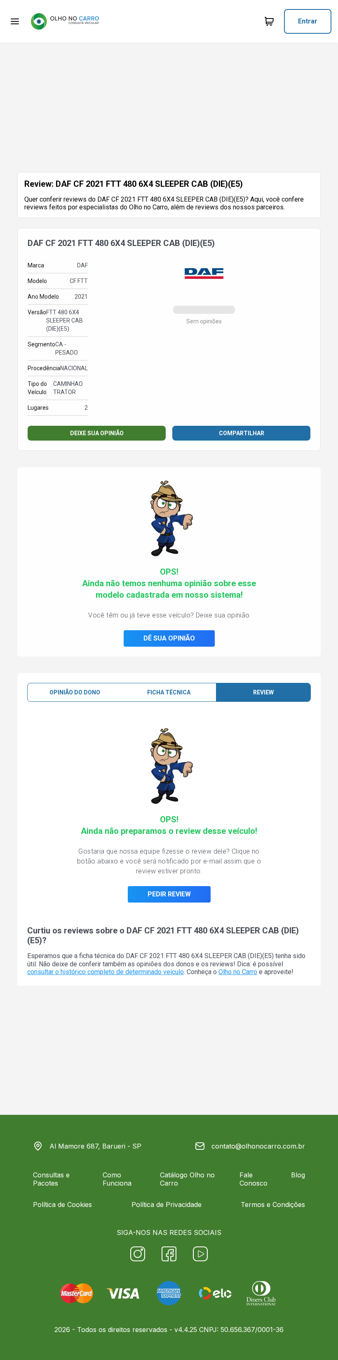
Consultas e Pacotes (51, 1179)
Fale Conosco (253, 1179)
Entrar (307, 21)
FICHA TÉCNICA (168, 692)
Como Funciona (117, 1179)
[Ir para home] (65, 21)
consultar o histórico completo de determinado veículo (105, 972)
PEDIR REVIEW (169, 894)
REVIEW (263, 692)
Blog (298, 1175)
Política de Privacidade (166, 1204)
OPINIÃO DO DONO (74, 692)
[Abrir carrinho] (15, 21)
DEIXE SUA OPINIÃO (97, 433)
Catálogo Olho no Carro (187, 1179)
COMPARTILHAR (241, 433)
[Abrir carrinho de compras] (269, 21)
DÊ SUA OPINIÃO (169, 638)
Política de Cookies (62, 1204)
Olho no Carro (237, 972)
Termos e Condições (273, 1204)
